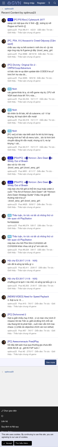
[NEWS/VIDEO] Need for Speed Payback (28, 296)
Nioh (12, 88)
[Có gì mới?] (49, 3)
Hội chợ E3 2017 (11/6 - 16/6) (22, 260)
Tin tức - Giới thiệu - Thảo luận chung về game (31, 31)
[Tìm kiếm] (54, 3)
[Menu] (4, 3)
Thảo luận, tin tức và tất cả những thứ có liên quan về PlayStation (30, 216)
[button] (28, 416)
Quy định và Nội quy (10, 426)
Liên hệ (4, 421)
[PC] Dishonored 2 (17, 314)
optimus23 (12, 29)
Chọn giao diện (10, 410)
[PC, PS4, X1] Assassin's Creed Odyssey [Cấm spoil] (32, 42)
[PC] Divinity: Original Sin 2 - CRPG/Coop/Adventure (22, 66)
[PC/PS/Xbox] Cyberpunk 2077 (26, 19)
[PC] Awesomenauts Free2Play (23, 341)
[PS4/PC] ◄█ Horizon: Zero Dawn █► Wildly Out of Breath (30, 159)
